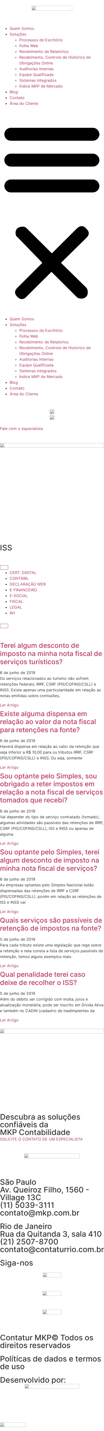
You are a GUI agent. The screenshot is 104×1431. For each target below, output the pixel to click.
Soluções (18, 34)
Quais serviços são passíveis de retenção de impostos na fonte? (51, 924)
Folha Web (28, 45)
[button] (52, 211)
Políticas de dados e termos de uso (50, 1362)
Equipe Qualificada (36, 74)
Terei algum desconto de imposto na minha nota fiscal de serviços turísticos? (51, 653)
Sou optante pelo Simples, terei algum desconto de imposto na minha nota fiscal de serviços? (49, 860)
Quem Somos (22, 28)
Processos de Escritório (41, 40)
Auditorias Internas (36, 68)
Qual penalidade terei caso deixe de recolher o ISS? (42, 978)
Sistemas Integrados (37, 80)
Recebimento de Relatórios (44, 51)
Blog (14, 91)
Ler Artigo (9, 705)
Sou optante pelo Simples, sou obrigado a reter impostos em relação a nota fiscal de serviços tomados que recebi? (51, 788)
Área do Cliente (24, 103)
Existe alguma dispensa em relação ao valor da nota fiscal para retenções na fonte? (48, 722)
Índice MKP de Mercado (41, 86)
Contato (17, 97)
